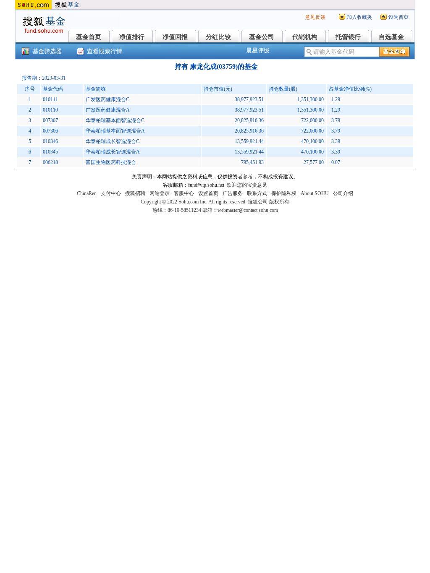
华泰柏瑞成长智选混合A (113, 152)
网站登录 (159, 193)
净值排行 (131, 37)
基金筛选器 (47, 51)
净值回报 (175, 37)
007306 (50, 131)
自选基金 (391, 37)
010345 (50, 152)
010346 (50, 141)
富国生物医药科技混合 (111, 162)
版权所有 (279, 202)
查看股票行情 (104, 51)
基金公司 (261, 37)
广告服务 (233, 193)
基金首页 (88, 37)
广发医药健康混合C (107, 99)
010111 (50, 99)
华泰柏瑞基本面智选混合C (115, 120)
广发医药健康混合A (108, 110)
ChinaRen (87, 193)
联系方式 (257, 193)
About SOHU (315, 193)
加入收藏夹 (359, 17)
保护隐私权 (283, 193)
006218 (50, 162)
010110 (50, 110)
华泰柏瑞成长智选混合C (112, 141)
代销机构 (304, 37)
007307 (50, 120)
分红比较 (218, 37)
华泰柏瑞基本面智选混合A (115, 131)
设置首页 (208, 193)
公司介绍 (343, 193)
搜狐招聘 (135, 193)
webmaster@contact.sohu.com (248, 210)
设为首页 (398, 17)
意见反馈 (315, 17)
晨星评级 (258, 50)
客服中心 (184, 193)
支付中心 (111, 193)
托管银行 (348, 37)
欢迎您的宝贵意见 (247, 185)
